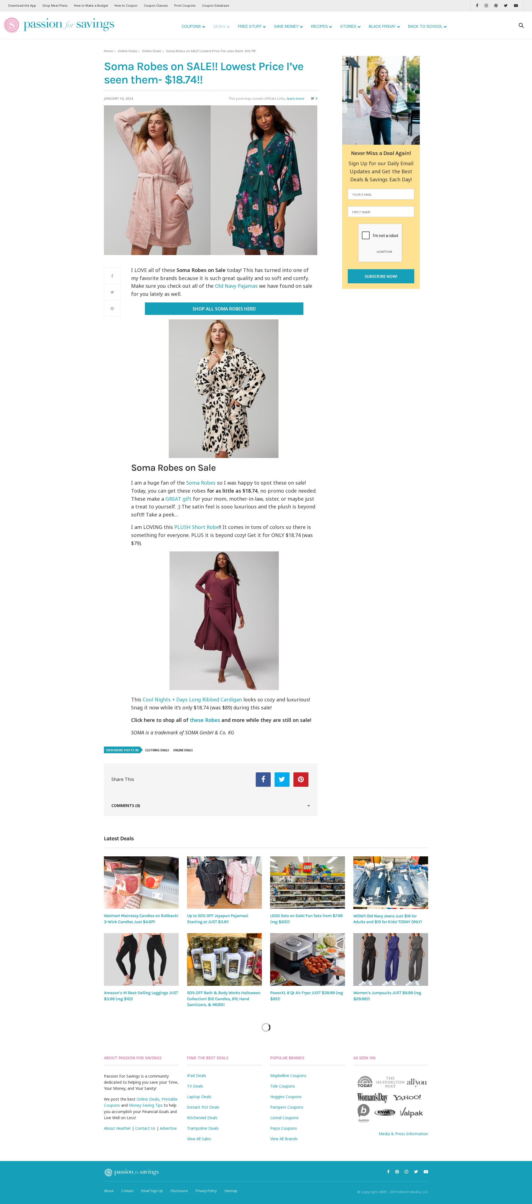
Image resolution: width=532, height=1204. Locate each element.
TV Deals (195, 1086)
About (109, 1190)
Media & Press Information (403, 1133)
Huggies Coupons (286, 1096)
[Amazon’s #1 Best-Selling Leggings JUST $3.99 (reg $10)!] (141, 959)
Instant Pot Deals (203, 1107)
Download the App (22, 5)
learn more (295, 98)
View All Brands (284, 1138)
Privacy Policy (206, 1190)
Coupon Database (215, 5)
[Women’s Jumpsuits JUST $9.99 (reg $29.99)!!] (390, 959)
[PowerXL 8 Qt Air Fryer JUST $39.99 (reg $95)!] (307, 959)
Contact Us (145, 1128)
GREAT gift (178, 498)
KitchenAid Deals (202, 1117)
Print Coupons (185, 5)
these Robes (205, 720)
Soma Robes (201, 482)
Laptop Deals (199, 1096)
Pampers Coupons (286, 1107)
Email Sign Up (152, 1190)
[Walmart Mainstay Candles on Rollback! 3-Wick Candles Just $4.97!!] (141, 882)
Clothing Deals (157, 750)
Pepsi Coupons (283, 1128)
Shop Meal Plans (55, 5)
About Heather (117, 1128)
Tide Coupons (282, 1086)
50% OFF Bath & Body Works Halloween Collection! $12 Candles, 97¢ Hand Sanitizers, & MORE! (223, 998)
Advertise (168, 1128)
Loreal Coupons (284, 1117)
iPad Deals (196, 1075)
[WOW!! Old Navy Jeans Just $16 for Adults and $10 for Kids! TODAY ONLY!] (390, 882)
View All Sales (199, 1138)
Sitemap (230, 1190)
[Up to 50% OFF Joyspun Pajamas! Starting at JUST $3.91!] (224, 882)
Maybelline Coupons (288, 1075)
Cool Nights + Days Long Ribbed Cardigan (192, 699)
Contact (127, 1190)
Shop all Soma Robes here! (224, 309)
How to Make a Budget (91, 5)
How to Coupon (125, 5)
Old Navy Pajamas (236, 285)
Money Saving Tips (146, 1105)
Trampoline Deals (203, 1128)
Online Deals (127, 51)
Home (108, 51)
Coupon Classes (156, 5)
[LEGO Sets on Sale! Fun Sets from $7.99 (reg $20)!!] (307, 882)
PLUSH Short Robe (196, 527)
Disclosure (179, 1190)
